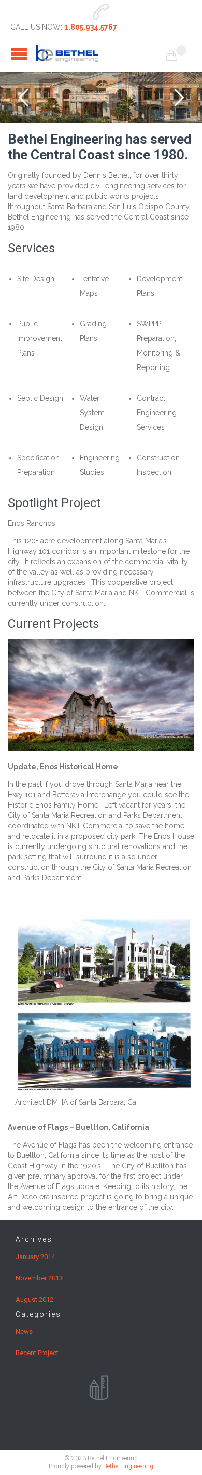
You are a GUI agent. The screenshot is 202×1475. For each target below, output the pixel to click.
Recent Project (37, 1353)
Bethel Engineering (128, 1466)
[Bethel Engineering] (101, 53)
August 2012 (34, 1299)
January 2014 (35, 1257)
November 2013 (39, 1278)
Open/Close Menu (19, 54)
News (24, 1331)
